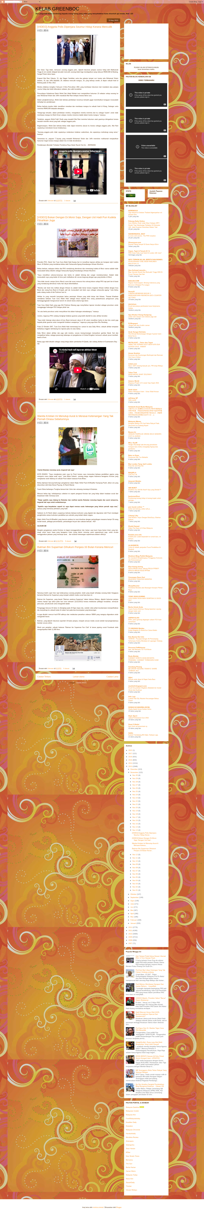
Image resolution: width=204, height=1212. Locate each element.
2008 (130, 940)
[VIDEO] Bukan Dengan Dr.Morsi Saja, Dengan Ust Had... (144, 839)
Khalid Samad (133, 526)
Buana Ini (132, 432)
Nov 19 (135, 811)
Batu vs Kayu (133, 455)
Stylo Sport (132, 716)
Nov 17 (135, 817)
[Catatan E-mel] (74, 200)
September (134, 897)
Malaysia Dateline (132, 1107)
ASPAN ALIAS (133, 618)
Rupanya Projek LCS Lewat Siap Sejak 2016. (143, 383)
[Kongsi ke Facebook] (45, 30)
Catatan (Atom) (81, 683)
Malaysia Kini (131, 1115)
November (134, 772)
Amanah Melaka (134, 481)
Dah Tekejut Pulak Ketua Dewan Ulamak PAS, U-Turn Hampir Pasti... (151, 957)
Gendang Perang (135, 667)
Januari (133, 923)
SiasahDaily (130, 1182)
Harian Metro (131, 1171)
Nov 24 (135, 795)
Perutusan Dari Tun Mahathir (138, 457)
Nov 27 (135, 785)
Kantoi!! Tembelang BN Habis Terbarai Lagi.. (143, 735)
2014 (130, 763)
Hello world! (132, 400)
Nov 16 (135, 820)
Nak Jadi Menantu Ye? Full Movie (139, 649)
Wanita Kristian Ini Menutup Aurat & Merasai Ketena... (145, 844)
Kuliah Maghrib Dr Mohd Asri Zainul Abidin (142, 630)
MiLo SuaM (132, 443)
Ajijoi (130, 677)
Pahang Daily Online (136, 221)
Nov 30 (135, 775)
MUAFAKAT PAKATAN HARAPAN (140, 579)
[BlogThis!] (40, 30)
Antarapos (130, 1141)
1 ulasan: (67, 399)
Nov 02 (135, 887)
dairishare (132, 304)
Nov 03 (135, 884)
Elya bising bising (135, 567)
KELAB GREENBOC (57, 8)
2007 (130, 943)
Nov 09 (135, 864)
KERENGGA (133, 211)
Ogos (132, 901)
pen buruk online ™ (136, 507)
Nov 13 (135, 830)
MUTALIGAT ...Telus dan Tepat (140, 342)
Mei (132, 910)
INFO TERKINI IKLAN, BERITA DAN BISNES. (145, 259)
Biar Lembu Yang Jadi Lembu (140, 464)
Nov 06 (135, 874)
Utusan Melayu (131, 1190)
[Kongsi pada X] (43, 30)
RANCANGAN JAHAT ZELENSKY (140, 374)
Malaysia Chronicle (133, 1130)
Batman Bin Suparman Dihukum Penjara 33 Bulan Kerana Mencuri (75, 547)
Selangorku (130, 1145)
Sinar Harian (130, 1148)
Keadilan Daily (131, 1122)
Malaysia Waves (134, 421)
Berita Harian (131, 1167)
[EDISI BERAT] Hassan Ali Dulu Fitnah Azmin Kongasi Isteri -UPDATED (150, 1057)
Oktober (133, 894)
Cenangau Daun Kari (136, 577)
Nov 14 (135, 827)
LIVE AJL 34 (132, 474)
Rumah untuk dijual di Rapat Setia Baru (141, 679)
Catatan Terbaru (44, 677)
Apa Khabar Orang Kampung (139, 315)
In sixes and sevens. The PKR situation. (142, 236)
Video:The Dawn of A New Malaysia (140, 528)
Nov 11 (135, 858)
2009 (130, 937)
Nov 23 (135, 798)
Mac (132, 917)
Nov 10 (135, 861)
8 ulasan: (68, 541)
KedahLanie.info (135, 535)
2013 (130, 766)
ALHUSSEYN (133, 545)
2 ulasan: (67, 200)
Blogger (118, 1207)
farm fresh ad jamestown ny (137, 726)
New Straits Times (132, 1156)
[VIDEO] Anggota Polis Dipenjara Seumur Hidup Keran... (144, 834)
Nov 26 (135, 788)
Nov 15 (135, 824)
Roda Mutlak (133, 656)
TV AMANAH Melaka (136, 628)
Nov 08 (135, 868)
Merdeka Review (132, 1137)
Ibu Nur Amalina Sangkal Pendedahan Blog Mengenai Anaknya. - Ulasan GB (150, 1085)
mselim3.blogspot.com (137, 686)
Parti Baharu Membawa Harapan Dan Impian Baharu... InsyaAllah (150, 985)
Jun (132, 907)
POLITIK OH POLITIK (136, 466)
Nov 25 (135, 791)
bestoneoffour (134, 496)
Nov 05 (135, 877)
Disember (134, 769)
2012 (130, 927)
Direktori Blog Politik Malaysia (140, 556)
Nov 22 (135, 801)
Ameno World (133, 381)
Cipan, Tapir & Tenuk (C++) (139, 251)
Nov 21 (135, 804)
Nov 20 (135, 807)
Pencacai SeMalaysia (136, 647)
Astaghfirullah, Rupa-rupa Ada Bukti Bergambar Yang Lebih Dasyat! (149, 1043)
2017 (130, 753)
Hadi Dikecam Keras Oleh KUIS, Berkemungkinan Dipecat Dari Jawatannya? (148, 1014)
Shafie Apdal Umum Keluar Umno (139, 709)
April (132, 913)
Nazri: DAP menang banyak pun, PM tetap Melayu (145, 366)
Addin (130, 733)
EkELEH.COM (133, 281)
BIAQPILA (132, 473)
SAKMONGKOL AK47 (136, 234)
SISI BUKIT (132, 488)
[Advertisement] (77, 208)
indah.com (132, 364)
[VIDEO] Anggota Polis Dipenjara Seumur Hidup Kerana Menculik (74, 26)
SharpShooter (133, 586)
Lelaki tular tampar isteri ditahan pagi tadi (142, 317)
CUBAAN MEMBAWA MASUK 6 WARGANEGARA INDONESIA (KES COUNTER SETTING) (144, 295)
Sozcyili (131, 291)
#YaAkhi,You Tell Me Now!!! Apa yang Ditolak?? (144, 490)
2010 (130, 934)
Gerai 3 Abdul (133, 724)
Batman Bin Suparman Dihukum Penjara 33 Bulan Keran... (144, 849)
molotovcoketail (98, 1207)
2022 (130, 750)
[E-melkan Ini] (38, 30)
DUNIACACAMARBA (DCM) (139, 707)
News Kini (129, 1179)
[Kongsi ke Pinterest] (47, 30)
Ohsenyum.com (134, 242)
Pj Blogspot (133, 323)
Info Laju (132, 697)
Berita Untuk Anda (135, 607)
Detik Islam (132, 390)
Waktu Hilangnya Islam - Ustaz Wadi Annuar (143, 391)
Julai (132, 904)
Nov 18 (135, 814)
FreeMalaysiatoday (133, 1118)
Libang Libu (133, 515)
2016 (130, 757)
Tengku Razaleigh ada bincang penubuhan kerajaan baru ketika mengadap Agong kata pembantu (143, 447)
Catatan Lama (112, 677)
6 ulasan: (66, 668)
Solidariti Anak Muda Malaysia (140, 407)
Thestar (129, 1186)
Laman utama (78, 677)
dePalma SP (133, 398)
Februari (133, 920)
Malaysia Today (131, 1175)
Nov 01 (135, 890)
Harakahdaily (131, 1133)
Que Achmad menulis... (137, 270)
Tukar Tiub (132, 372)
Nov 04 (135, 880)
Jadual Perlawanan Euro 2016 (138, 718)
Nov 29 (135, 778)
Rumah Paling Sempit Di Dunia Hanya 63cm (143, 244)
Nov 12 (135, 854)
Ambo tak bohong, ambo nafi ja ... (140, 509)
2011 (130, 930)
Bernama (129, 1160)
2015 (130, 760)
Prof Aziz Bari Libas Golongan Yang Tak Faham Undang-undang (150, 971)
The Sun (129, 1164)
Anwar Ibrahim (134, 353)
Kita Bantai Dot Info (136, 637)
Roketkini (129, 1126)
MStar (128, 1152)
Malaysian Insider (132, 1111)
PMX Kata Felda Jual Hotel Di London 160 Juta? (145, 253)
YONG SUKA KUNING (136, 596)
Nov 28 (135, 782)
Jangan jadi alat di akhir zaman (139, 325)
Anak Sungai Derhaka (137, 332)
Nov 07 (135, 871)
